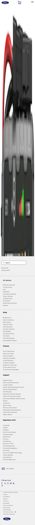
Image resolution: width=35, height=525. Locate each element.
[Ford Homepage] (7, 520)
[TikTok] (2, 485)
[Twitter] (5, 483)
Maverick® (5, 270)
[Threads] (13, 483)
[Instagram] (11, 483)
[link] (5, 494)
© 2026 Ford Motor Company (10, 492)
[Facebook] (2, 483)
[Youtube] (8, 483)
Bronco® (4, 268)
